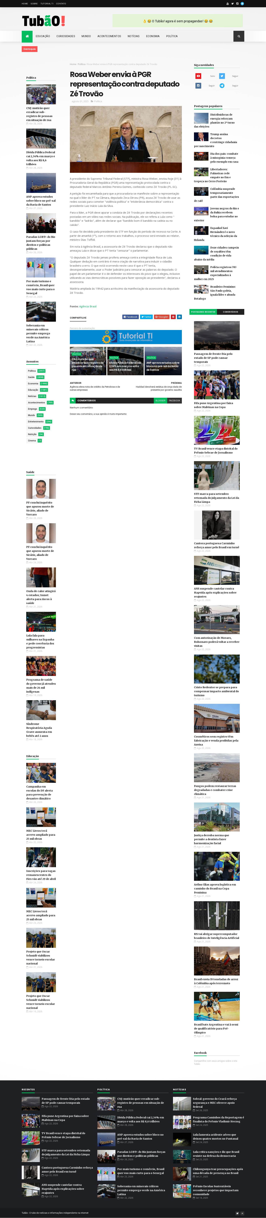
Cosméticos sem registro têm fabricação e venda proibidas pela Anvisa (216, 740)
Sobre (34, 4)
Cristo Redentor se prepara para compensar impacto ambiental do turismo (216, 691)
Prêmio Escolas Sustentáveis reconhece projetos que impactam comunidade (215, 1190)
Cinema (32, 440)
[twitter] (233, 3)
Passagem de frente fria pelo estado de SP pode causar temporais (213, 357)
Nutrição (32, 434)
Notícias (134, 36)
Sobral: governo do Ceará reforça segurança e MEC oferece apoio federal (215, 1102)
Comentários (230, 312)
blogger (160, 400)
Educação (43, 36)
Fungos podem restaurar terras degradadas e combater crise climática (215, 790)
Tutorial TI (47, 4)
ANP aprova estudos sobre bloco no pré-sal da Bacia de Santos (41, 200)
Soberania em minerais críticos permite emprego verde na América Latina (38, 333)
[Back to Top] (242, 1213)
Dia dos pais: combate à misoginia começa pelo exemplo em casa (224, 157)
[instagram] (237, 3)
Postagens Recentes (203, 312)
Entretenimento (36, 421)
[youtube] (228, 3)
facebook (174, 400)
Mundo (86, 36)
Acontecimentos (109, 36)
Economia (153, 36)
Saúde (31, 377)
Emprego (32, 409)
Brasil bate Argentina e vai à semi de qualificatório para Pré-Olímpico (216, 1028)
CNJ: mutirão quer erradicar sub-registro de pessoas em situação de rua (88, 364)
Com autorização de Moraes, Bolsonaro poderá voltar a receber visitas (216, 641)
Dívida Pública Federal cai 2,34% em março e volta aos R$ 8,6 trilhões (125, 366)
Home (25, 4)
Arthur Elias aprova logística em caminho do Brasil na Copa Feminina (215, 888)
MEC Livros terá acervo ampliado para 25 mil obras (40, 834)
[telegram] (242, 3)
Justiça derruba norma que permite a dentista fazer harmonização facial (211, 839)
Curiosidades (65, 36)
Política (172, 36)
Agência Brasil (87, 306)
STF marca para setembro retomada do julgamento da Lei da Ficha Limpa (216, 498)
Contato (61, 4)
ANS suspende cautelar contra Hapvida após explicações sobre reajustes (215, 592)
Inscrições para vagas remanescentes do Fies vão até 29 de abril (41, 875)
